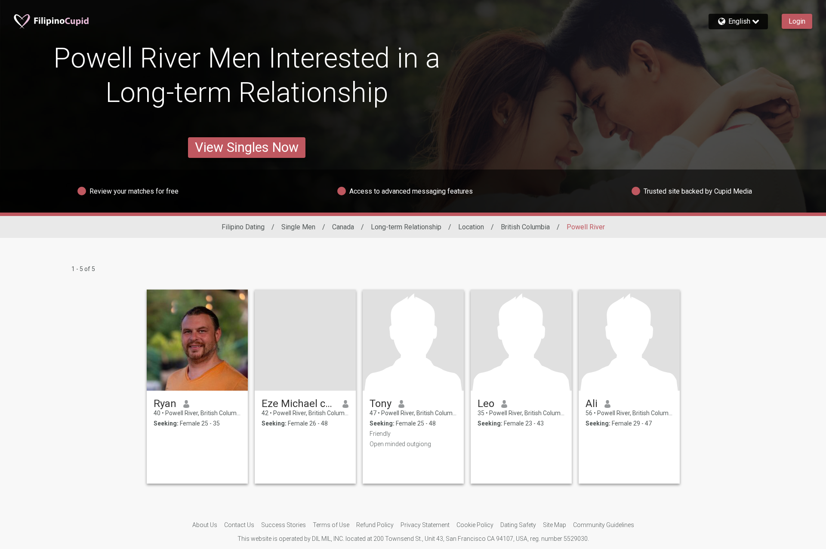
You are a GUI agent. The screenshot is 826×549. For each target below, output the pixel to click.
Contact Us (239, 524)
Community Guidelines (603, 524)
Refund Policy (375, 524)
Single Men (298, 227)
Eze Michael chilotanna (299, 404)
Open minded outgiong (400, 444)
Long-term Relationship (406, 227)
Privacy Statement (425, 524)
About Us (204, 524)
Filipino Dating (243, 227)
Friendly (380, 433)
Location (471, 227)
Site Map (554, 524)
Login (797, 21)
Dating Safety (518, 524)
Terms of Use (331, 524)
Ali (592, 404)
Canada (343, 227)
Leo (486, 404)
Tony (380, 404)
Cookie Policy (474, 524)
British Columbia (525, 227)
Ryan (165, 404)
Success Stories (283, 524)
